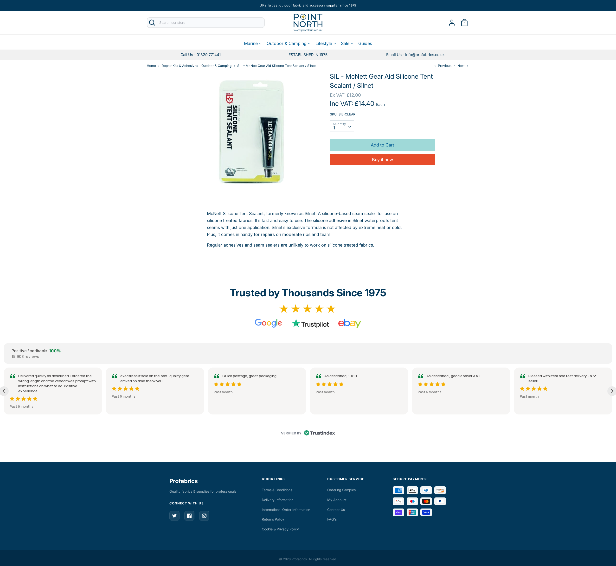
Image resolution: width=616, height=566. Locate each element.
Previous (444, 66)
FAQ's (332, 519)
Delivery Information (277, 500)
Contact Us (336, 510)
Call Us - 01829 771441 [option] (200, 54)
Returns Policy (273, 519)
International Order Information (286, 510)
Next (461, 66)
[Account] (452, 21)
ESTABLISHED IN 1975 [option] (308, 54)
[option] (415, 55)
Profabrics (183, 480)
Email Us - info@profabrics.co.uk (415, 54)
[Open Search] (152, 22)
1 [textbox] (334, 128)
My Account (336, 500)
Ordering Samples (341, 490)
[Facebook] (189, 516)
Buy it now (382, 159)
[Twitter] (174, 516)
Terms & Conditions (277, 490)
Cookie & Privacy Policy (280, 529)
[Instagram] (204, 516)
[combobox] (342, 126)
